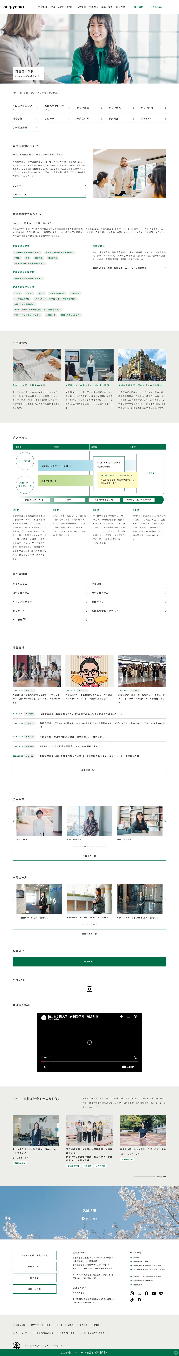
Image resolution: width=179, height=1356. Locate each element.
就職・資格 (107, 7)
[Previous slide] (14, 821)
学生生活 (93, 7)
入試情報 (81, 7)
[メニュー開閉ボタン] (172, 7)
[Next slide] (165, 821)
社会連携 (120, 7)
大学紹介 (43, 7)
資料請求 (138, 7)
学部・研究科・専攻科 (62, 7)
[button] (73, 846)
